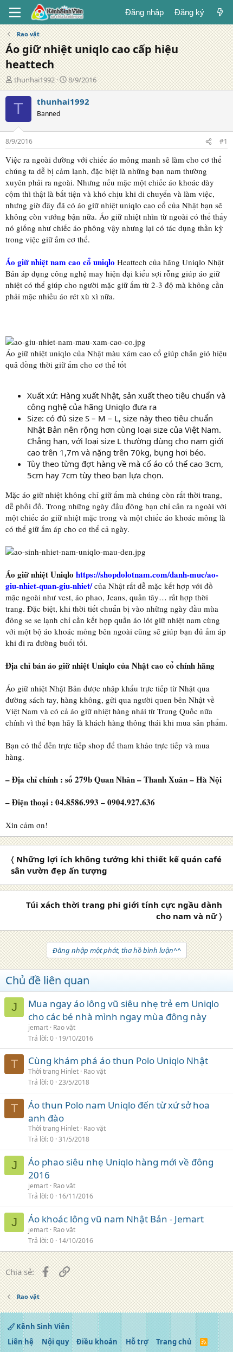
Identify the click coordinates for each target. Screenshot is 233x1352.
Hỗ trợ (137, 1342)
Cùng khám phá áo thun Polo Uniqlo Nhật (118, 1060)
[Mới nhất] (220, 12)
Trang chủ (174, 1342)
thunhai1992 (34, 80)
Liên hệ (21, 1342)
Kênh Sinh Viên (42, 1326)
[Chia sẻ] (209, 142)
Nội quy (55, 1342)
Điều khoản (97, 1342)
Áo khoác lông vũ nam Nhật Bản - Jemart (116, 1219)
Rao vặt (64, 1027)
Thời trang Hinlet (53, 1071)
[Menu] (15, 12)
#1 (223, 141)
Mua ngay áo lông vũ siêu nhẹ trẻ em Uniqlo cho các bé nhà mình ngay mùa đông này (123, 1010)
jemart (38, 1027)
